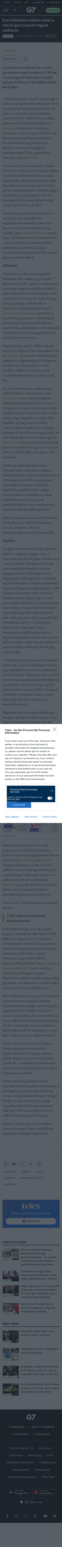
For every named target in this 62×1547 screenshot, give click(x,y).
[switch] (50, 798)
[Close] (55, 730)
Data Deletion (12, 816)
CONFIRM (19, 805)
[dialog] (31, 773)
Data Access (30, 816)
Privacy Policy (49, 816)
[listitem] (30, 790)
